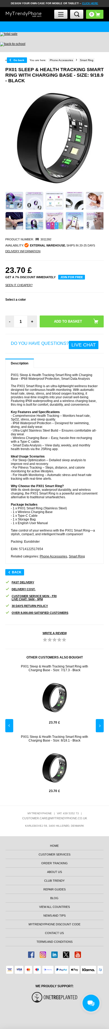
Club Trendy (54, 880)
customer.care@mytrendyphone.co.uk (54, 818)
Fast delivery (23, 582)
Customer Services (54, 854)
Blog (54, 898)
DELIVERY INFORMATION (22, 251)
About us (54, 871)
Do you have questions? (53, 344)
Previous (9, 725)
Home (54, 845)
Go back (18, 60)
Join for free (71, 277)
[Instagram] (43, 955)
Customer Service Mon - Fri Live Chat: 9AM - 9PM (34, 597)
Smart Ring (77, 556)
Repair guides (54, 889)
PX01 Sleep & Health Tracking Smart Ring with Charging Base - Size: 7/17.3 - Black (54, 668)
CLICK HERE (90, 3)
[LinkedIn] (54, 955)
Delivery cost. (23, 589)
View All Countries (54, 906)
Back (16, 572)
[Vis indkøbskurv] (94, 14)
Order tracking (54, 863)
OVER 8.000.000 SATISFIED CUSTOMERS (40, 612)
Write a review (55, 633)
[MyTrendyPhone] (24, 14)
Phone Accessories (53, 556)
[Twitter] (66, 955)
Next (100, 725)
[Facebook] (31, 955)
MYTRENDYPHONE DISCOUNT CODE (54, 924)
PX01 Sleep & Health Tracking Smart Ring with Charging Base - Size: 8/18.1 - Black (54, 738)
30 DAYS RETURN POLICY (30, 605)
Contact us (54, 933)
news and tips (54, 915)
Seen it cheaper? (19, 285)
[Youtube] (78, 955)
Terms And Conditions (54, 941)
